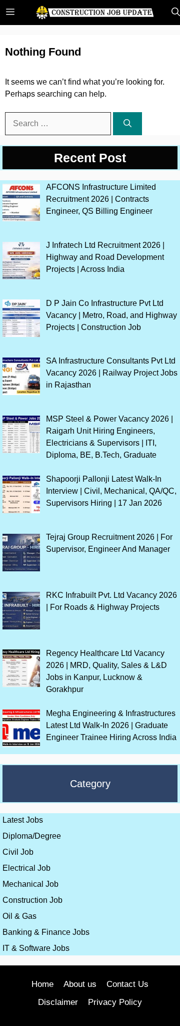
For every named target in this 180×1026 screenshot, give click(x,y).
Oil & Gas (19, 916)
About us (80, 984)
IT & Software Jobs (36, 948)
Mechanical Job (30, 884)
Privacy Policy (115, 1002)
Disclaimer (58, 1002)
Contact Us (127, 984)
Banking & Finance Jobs (46, 932)
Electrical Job (26, 868)
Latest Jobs (22, 820)
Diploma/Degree (31, 836)
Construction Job (32, 900)
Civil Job (18, 852)
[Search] (127, 123)
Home (43, 984)
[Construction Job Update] (95, 12)
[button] (173, 12)
